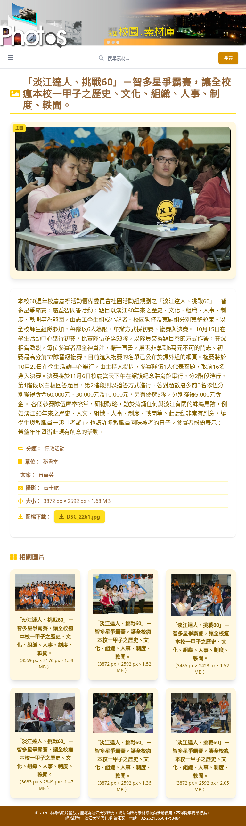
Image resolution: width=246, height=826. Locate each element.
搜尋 (228, 58)
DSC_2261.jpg (83, 516)
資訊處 (106, 818)
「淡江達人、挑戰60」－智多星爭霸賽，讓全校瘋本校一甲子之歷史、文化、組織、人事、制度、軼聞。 (45, 636)
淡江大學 (92, 818)
